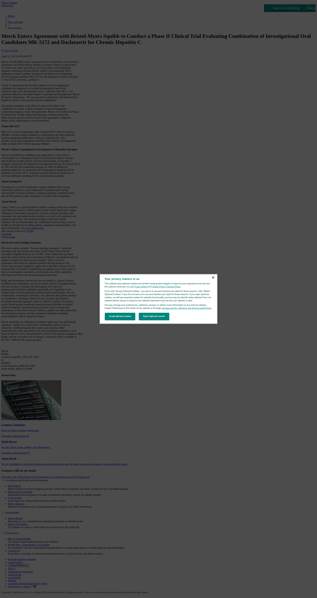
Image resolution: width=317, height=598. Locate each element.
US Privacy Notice (138, 287)
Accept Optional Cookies (120, 317)
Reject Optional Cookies (154, 317)
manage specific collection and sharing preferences (186, 308)
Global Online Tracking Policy (166, 287)
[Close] (213, 277)
